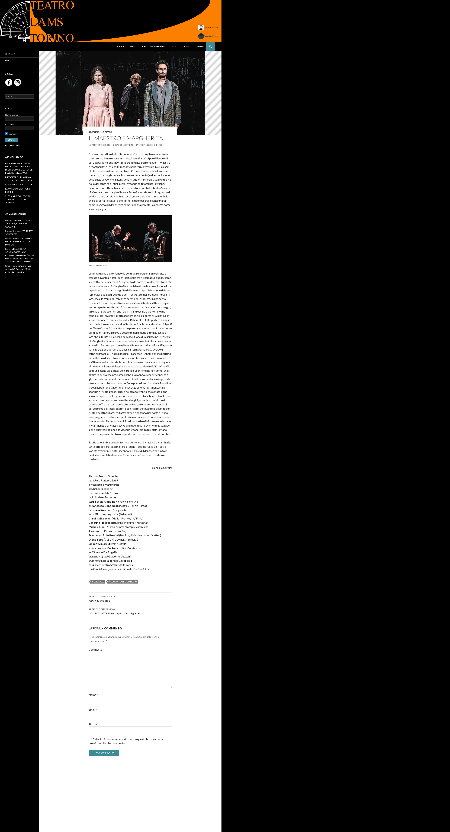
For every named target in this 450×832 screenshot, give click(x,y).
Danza (132, 46)
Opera (174, 46)
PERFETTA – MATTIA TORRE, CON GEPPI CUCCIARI (18, 223)
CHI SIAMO (10, 54)
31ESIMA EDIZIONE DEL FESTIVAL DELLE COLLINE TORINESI (18, 199)
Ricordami (13, 134)
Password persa (12, 145)
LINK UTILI (10, 60)
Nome (93, 694)
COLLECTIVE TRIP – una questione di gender (115, 611)
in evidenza (98, 582)
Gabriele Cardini (124, 145)
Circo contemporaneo (154, 46)
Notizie (185, 46)
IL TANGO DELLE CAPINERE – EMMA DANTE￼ (18, 241)
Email (93, 709)
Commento (96, 649)
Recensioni (95, 132)
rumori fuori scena (102, 598)
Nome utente (11, 115)
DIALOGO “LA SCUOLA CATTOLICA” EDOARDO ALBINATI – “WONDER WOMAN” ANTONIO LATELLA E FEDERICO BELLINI (19, 255)
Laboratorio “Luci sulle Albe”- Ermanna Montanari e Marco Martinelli (18, 268)
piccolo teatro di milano (123, 582)
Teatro (118, 46)
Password (10, 124)
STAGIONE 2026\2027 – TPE (18, 184)
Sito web (94, 724)
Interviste (199, 46)
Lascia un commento (150, 145)
